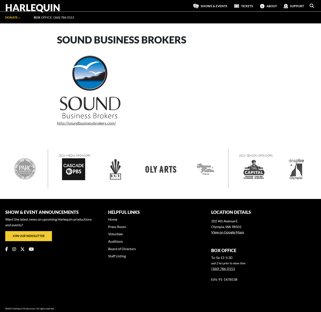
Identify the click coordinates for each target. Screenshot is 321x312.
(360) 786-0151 (223, 269)
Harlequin (32, 7)
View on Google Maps (227, 232)
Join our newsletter (28, 236)
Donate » (12, 17)
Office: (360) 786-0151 (54, 17)
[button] (312, 6)
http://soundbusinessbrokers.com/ (86, 123)
